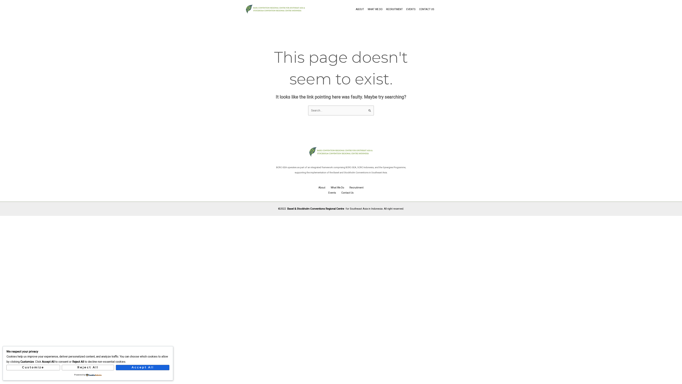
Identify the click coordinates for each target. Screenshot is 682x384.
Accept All (143, 367)
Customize (33, 367)
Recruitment (394, 9)
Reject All (87, 367)
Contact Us (426, 9)
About (360, 9)
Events (411, 9)
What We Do (375, 9)
